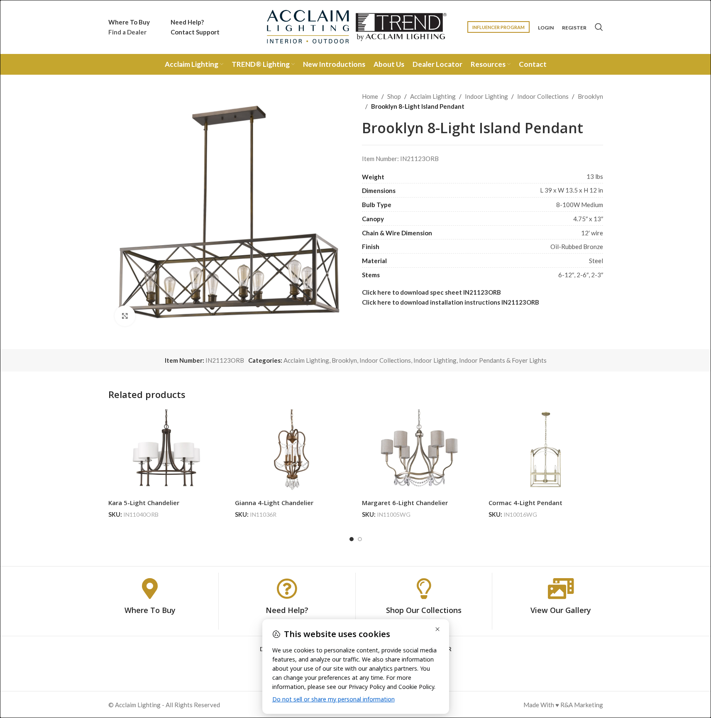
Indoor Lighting (486, 96)
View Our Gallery (560, 610)
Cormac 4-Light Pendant (525, 502)
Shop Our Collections (424, 610)
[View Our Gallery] (560, 588)
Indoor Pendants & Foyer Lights (503, 360)
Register (574, 28)
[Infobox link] (129, 27)
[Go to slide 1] (351, 539)
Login (546, 28)
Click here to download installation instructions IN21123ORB (450, 302)
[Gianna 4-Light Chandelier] (292, 452)
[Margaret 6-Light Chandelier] (419, 452)
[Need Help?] (286, 588)
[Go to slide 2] (360, 539)
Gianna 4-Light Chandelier (274, 502)
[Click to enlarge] (125, 315)
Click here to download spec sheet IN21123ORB (431, 292)
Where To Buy (150, 610)
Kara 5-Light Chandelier (143, 502)
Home (370, 96)
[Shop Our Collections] (423, 588)
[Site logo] (355, 26)
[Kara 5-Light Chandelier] (165, 452)
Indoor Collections (543, 96)
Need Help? (287, 610)
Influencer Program (498, 27)
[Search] (599, 27)
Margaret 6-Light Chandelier (405, 502)
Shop (394, 96)
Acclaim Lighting (433, 96)
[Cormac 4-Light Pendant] (546, 452)
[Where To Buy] (149, 588)
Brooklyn (590, 96)
